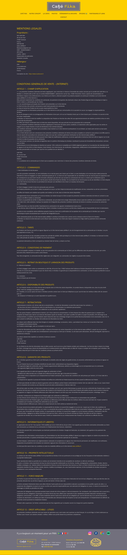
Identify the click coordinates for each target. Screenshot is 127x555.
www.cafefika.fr (76, 446)
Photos (54, 14)
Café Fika (23, 14)
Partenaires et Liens (97, 14)
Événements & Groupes (68, 14)
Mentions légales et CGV (24, 546)
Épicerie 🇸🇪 (83, 14)
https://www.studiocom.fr (36, 74)
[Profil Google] (102, 534)
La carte (46, 14)
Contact (63, 17)
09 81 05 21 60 (48, 546)
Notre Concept (35, 14)
